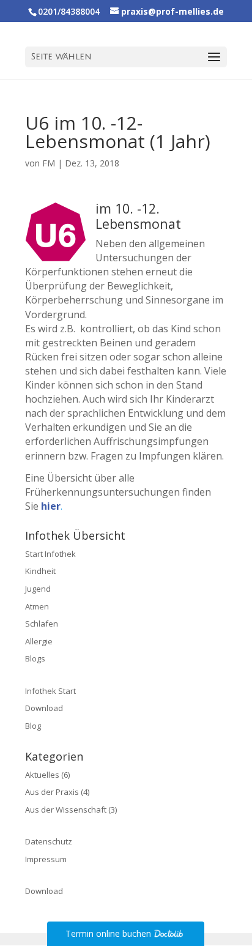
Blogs (35, 658)
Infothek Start (50, 690)
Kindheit (40, 570)
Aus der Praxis (52, 791)
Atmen (37, 606)
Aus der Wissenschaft (65, 809)
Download (44, 707)
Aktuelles (42, 774)
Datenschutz (48, 841)
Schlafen (41, 623)
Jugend (38, 588)
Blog (33, 725)
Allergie (39, 641)
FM (48, 163)
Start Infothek (50, 553)
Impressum (46, 859)
